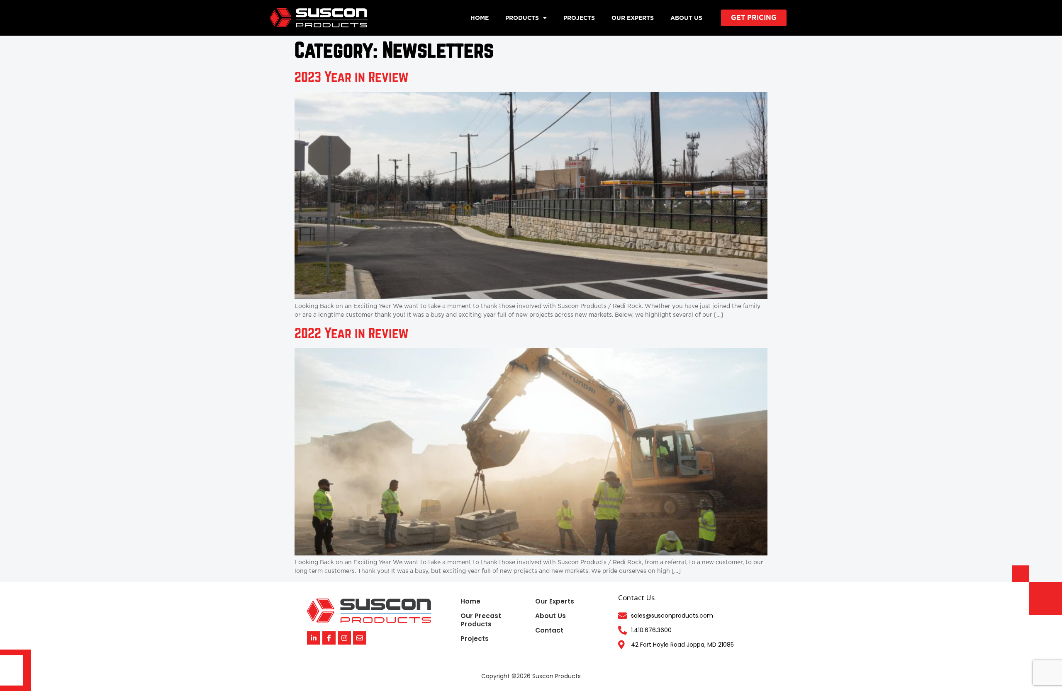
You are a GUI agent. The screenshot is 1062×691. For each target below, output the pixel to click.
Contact (549, 630)
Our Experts (632, 18)
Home (479, 18)
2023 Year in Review (352, 77)
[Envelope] (359, 638)
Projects (579, 18)
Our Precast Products (480, 619)
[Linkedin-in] (313, 638)
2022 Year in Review (352, 334)
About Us (686, 18)
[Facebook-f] (329, 638)
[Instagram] (344, 638)
